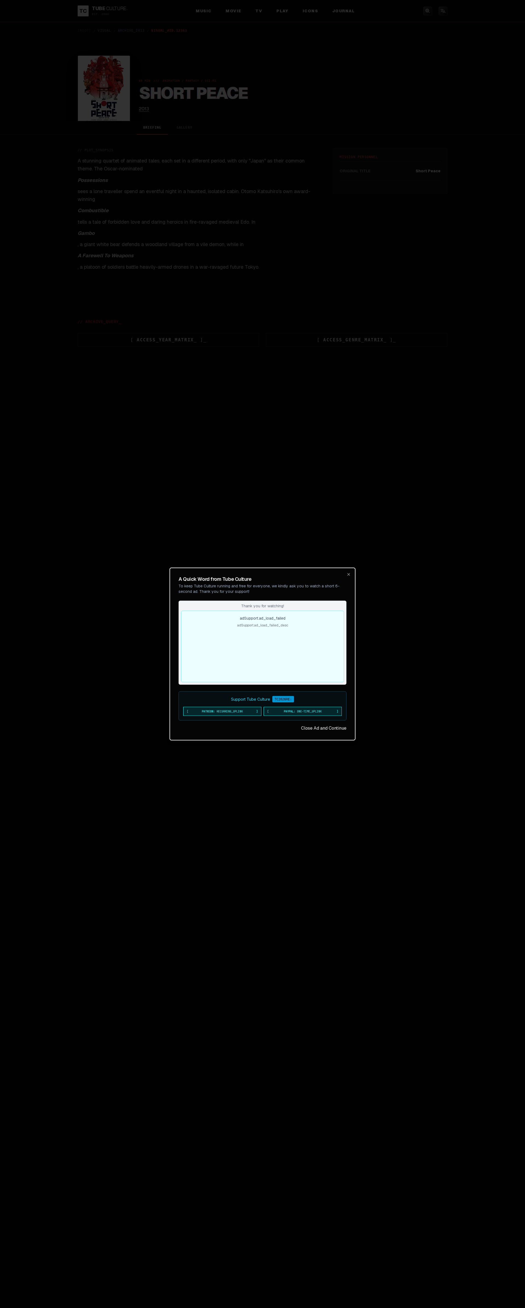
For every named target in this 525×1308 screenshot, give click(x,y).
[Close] (348, 574)
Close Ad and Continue (323, 728)
